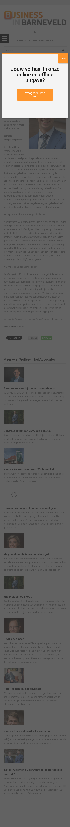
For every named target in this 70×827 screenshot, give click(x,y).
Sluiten (63, 59)
